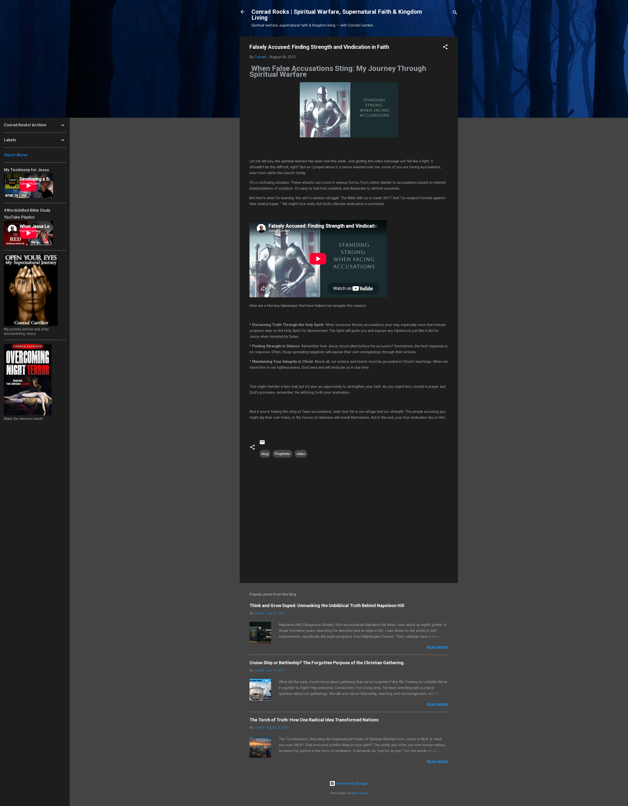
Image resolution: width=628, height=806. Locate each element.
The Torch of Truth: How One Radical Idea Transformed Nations (314, 719)
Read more (437, 647)
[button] (445, 48)
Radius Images (359, 793)
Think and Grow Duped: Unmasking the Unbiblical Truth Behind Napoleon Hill (326, 605)
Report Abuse (15, 155)
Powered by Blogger (351, 783)
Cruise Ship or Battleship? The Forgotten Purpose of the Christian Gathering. (327, 662)
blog (265, 454)
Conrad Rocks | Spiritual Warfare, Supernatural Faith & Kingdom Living (336, 14)
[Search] (455, 13)
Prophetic (282, 454)
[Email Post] (262, 444)
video (301, 454)
